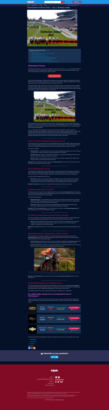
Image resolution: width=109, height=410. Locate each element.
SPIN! (77, 2)
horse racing (66, 69)
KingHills (33, 343)
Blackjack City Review (61, 328)
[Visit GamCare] (56, 382)
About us (52, 377)
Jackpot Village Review (60, 307)
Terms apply (74, 309)
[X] (32, 348)
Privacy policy (51, 383)
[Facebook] (29, 348)
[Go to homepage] (30, 2)
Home (28, 7)
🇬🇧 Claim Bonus (74, 307)
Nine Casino (33, 341)
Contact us (51, 381)
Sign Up (54, 357)
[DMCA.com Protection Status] (61, 382)
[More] (34, 348)
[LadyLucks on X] (56, 378)
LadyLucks (30, 130)
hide (47, 50)
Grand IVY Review (61, 317)
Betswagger (33, 339)
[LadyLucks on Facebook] (58, 378)
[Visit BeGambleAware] (59, 380)
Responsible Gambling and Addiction (45, 379)
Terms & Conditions (49, 385)
